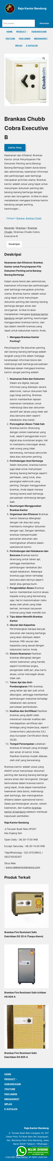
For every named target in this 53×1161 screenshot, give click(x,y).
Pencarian (44, 23)
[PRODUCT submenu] (27, 31)
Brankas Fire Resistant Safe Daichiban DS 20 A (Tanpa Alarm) (23, 934)
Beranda (9, 228)
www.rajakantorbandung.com (23, 867)
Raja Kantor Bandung (32, 8)
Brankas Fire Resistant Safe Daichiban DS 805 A (20, 1055)
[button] (43, 58)
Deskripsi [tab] (14, 244)
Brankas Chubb (33, 218)
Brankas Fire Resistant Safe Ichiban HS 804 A (25, 994)
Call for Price (15, 147)
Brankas (20, 218)
